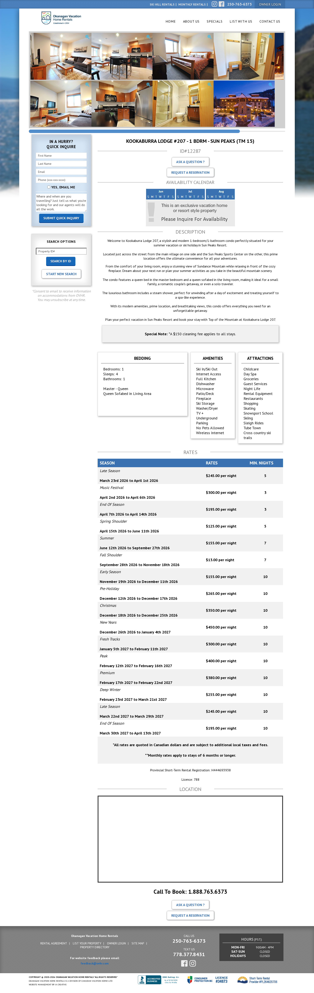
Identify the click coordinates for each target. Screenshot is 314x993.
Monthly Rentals (192, 4)
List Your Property (87, 943)
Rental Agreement (53, 943)
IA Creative (61, 984)
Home (171, 21)
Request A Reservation (190, 172)
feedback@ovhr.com (95, 963)
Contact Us (270, 21)
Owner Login (116, 943)
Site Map (138, 943)
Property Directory (94, 947)
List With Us (241, 21)
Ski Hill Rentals (162, 4)
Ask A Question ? (190, 162)
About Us (191, 21)
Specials (214, 21)
